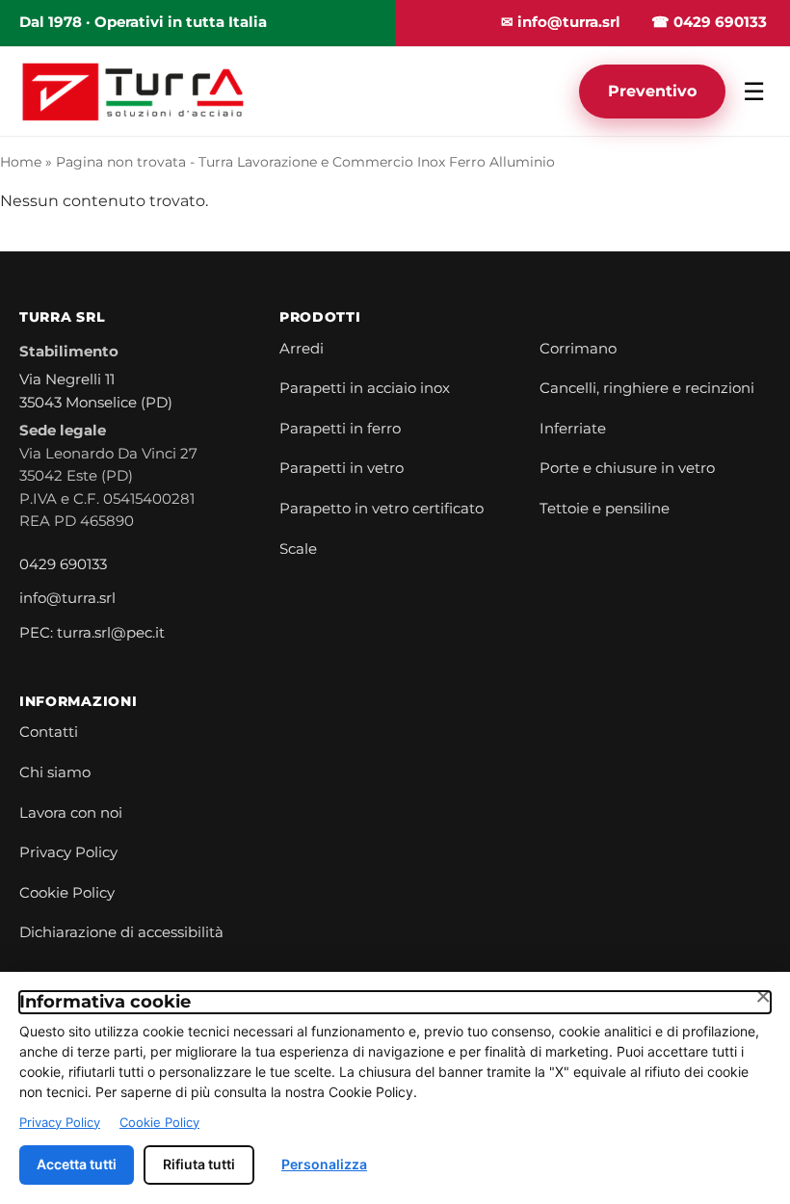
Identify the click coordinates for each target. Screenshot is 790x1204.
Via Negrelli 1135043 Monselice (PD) (95, 391)
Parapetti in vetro (341, 468)
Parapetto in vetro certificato (381, 508)
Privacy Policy (68, 852)
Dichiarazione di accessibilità (121, 932)
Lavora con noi (70, 813)
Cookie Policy (67, 893)
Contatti (48, 732)
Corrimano (578, 348)
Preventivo (652, 91)
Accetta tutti (77, 1164)
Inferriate (573, 428)
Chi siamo (55, 772)
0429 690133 (63, 564)
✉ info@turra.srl (560, 22)
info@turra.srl (67, 598)
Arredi (301, 348)
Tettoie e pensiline (605, 508)
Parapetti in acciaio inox (364, 388)
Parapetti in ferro (340, 428)
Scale (298, 549)
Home (20, 162)
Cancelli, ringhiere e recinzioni (647, 388)
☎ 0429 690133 (709, 22)
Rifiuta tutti (199, 1164)
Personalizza (324, 1164)
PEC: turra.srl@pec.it (92, 632)
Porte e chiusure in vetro (627, 468)
